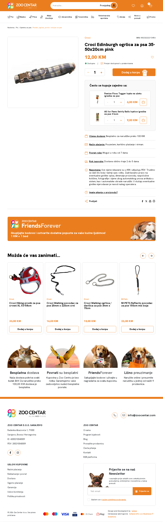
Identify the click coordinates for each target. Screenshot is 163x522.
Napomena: (95, 169)
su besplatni (62, 372)
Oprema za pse (25, 28)
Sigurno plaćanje (15, 483)
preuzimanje (138, 372)
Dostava (11, 478)
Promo (153, 17)
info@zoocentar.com (142, 415)
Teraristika (83, 17)
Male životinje (49, 16)
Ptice (34, 17)
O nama (87, 430)
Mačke (23, 17)
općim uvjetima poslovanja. (114, 499)
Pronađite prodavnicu (93, 443)
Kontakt (87, 452)
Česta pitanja (89, 448)
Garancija (11, 487)
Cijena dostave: (97, 136)
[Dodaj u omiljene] (153, 57)
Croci (87, 38)
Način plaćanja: (97, 144)
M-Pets (124, 299)
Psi (12, 17)
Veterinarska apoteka (104, 16)
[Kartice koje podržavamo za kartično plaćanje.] (46, 514)
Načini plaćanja (14, 469)
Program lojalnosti (91, 434)
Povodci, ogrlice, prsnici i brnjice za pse (47, 28)
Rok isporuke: (96, 161)
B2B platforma (90, 457)
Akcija (122, 17)
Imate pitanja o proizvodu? (103, 192)
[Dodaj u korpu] (143, 102)
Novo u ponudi (137, 16)
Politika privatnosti (16, 496)
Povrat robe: (95, 152)
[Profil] (142, 6)
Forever (100, 372)
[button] (143, 256)
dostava (24, 372)
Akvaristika (67, 17)
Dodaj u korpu (25, 329)
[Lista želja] (133, 5)
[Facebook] (10, 453)
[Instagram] (18, 453)
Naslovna (10, 28)
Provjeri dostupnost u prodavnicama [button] (118, 63)
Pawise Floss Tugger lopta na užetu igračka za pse (123, 94)
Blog (85, 439)
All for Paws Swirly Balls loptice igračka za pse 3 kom (125, 112)
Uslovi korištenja (15, 492)
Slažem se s (108, 499)
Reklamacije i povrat (17, 474)
